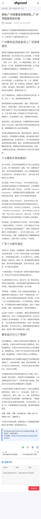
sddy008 (8, 23)
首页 (10, 8)
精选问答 (16, 8)
